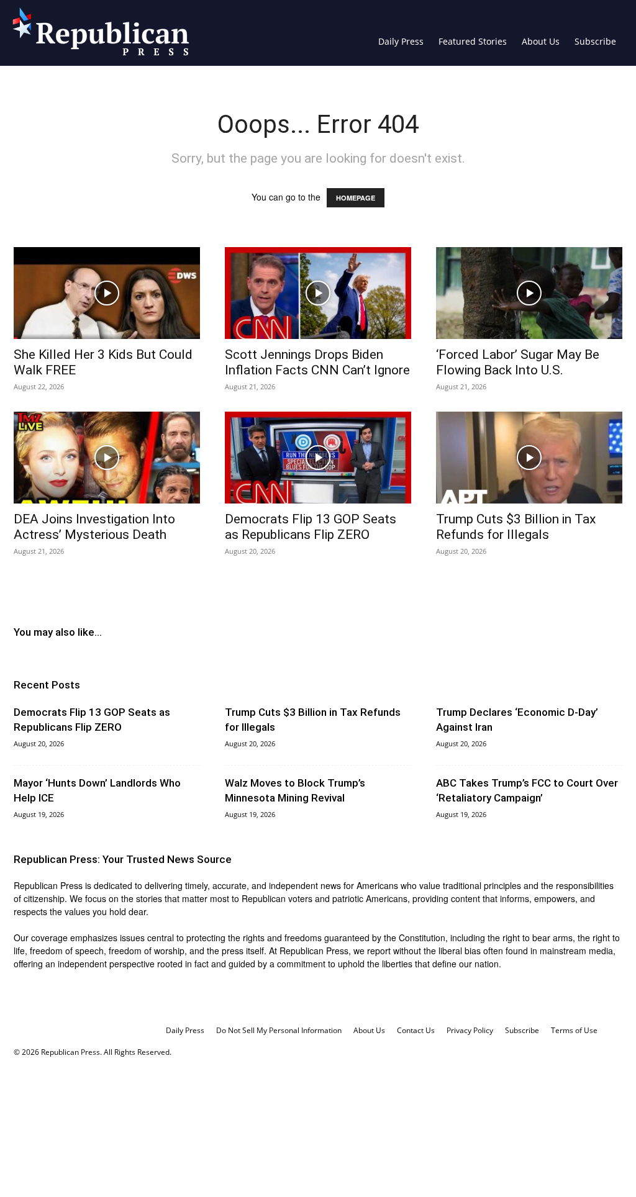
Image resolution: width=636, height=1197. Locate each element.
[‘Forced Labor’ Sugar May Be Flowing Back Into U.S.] (529, 293)
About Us (541, 41)
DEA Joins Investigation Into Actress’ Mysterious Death (94, 527)
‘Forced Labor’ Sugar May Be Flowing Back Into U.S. (517, 362)
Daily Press (401, 41)
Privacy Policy (470, 1030)
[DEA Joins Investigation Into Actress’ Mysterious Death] (107, 458)
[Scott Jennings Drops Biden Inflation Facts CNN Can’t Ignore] (318, 293)
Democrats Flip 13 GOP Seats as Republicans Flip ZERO (310, 527)
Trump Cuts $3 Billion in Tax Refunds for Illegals (516, 527)
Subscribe (595, 41)
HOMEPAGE (355, 197)
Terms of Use (574, 1030)
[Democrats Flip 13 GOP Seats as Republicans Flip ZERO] (318, 458)
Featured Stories (472, 41)
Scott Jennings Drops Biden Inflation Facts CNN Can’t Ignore (317, 362)
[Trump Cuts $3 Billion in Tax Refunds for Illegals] (529, 458)
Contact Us (416, 1030)
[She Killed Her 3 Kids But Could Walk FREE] (107, 293)
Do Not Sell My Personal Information (279, 1030)
